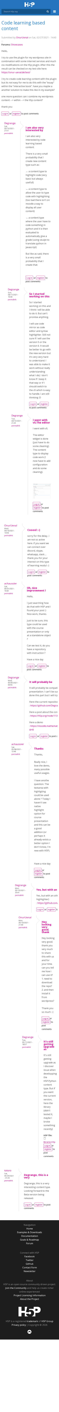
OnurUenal (22, 37)
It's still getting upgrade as (49, 1045)
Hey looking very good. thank (46, 927)
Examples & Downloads (29, 1232)
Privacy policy (19, 1324)
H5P (29, 1312)
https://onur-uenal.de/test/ (15, 72)
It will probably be (40, 682)
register (16, 113)
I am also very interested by (35, 129)
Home (29, 1228)
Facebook (29, 1256)
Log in (5, 113)
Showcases (17, 44)
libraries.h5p (49, 1142)
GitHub (29, 1263)
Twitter (30, 1260)
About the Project (29, 1299)
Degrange (9, 123)
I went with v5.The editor (41, 421)
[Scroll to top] (29, 1334)
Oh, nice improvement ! (36, 589)
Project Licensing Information (30, 1295)
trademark (32, 1321)
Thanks (38, 748)
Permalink (8, 133)
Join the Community (15, 1288)
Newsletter (30, 1271)
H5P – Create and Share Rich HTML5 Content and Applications (29, 4)
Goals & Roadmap (29, 1239)
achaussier (10, 583)
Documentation (29, 1236)
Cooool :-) (33, 530)
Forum (29, 1243)
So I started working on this (39, 295)
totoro (7, 1170)
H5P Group (47, 1321)
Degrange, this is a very (36, 1176)
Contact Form (29, 1267)
